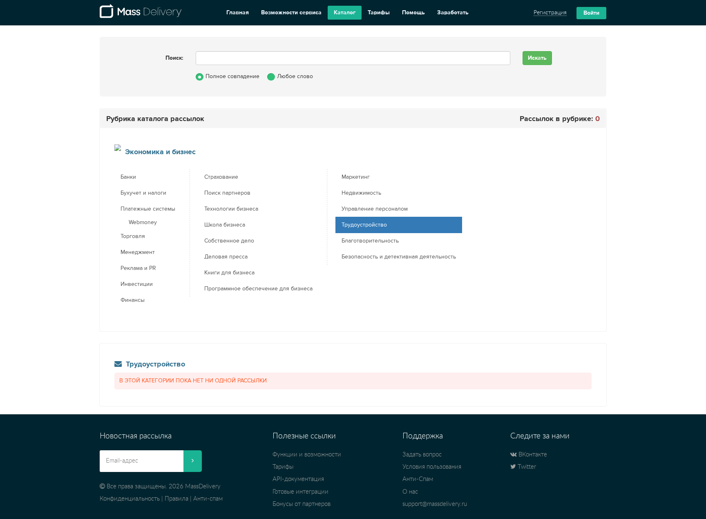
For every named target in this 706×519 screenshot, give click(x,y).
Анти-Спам (417, 479)
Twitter (526, 467)
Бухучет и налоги (143, 193)
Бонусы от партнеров (302, 504)
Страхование (221, 177)
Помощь (413, 13)
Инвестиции (137, 284)
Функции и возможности (307, 455)
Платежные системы (148, 209)
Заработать (453, 13)
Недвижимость (361, 193)
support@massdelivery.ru (434, 504)
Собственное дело (229, 241)
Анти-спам (208, 499)
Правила (176, 499)
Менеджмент (138, 252)
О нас (410, 492)
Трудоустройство (364, 225)
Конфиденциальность (130, 499)
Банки (128, 177)
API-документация (298, 479)
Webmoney (143, 222)
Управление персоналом (375, 209)
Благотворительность (370, 241)
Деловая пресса (226, 257)
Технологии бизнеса (231, 209)
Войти (591, 13)
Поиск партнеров (227, 193)
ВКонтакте (532, 455)
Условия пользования (431, 467)
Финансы (133, 300)
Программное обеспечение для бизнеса (258, 289)
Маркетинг (356, 177)
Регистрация (550, 13)
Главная (237, 13)
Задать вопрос (422, 455)
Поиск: (174, 58)
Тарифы (379, 13)
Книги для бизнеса (229, 273)
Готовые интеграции (300, 492)
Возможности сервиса (291, 13)
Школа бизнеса (224, 225)
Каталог (344, 13)
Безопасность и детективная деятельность (399, 257)
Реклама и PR (138, 268)
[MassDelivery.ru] (140, 12)
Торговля (133, 236)
